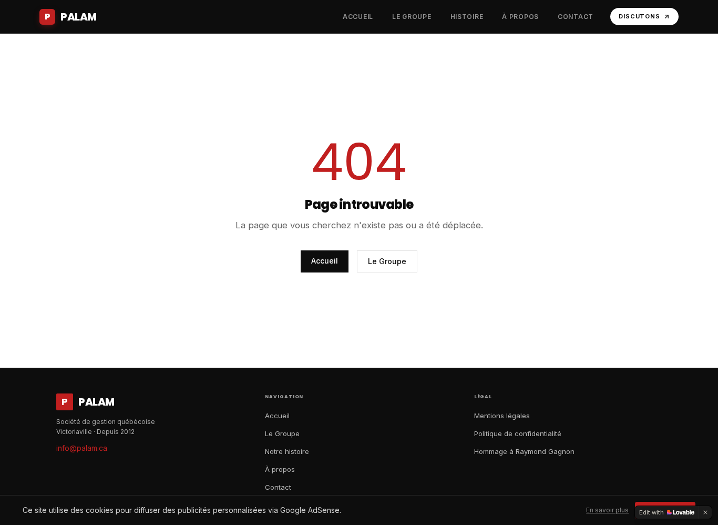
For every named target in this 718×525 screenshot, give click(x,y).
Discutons (639, 16)
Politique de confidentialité (517, 433)
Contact (278, 487)
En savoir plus (607, 510)
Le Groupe (387, 261)
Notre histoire (287, 451)
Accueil (324, 260)
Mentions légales (502, 415)
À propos (280, 469)
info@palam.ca (81, 447)
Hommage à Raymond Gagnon (524, 451)
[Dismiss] (705, 512)
